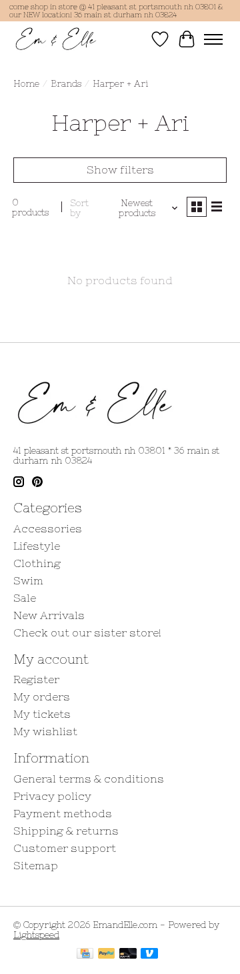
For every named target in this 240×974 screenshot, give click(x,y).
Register (36, 679)
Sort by (79, 208)
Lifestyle (36, 546)
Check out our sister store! (87, 632)
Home (26, 84)
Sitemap (35, 865)
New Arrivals (49, 615)
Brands (66, 84)
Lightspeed (36, 935)
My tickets (42, 714)
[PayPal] (106, 954)
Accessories (47, 528)
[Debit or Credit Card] (128, 954)
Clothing (37, 563)
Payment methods (62, 813)
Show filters (120, 169)
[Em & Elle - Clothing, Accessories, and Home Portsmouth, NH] (56, 39)
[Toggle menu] (213, 39)
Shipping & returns (66, 831)
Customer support (64, 848)
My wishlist (45, 731)
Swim (28, 580)
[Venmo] (149, 954)
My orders (41, 696)
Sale (24, 598)
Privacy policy (52, 796)
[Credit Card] (85, 954)
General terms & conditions (88, 779)
